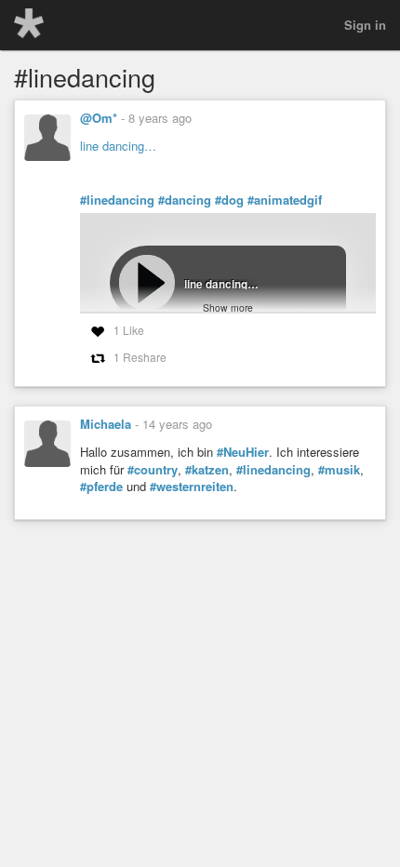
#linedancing (117, 200)
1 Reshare (140, 357)
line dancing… (118, 145)
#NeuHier (243, 452)
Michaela (105, 424)
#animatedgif (284, 200)
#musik (339, 469)
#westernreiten (191, 486)
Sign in (365, 24)
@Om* (98, 118)
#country (152, 469)
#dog (229, 200)
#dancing (184, 200)
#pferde (101, 486)
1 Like (128, 330)
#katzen (207, 469)
